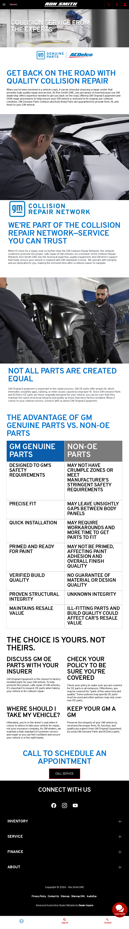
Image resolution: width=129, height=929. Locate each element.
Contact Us (53, 896)
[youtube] (75, 805)
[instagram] (64, 805)
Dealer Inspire (86, 905)
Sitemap (65, 896)
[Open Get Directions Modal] (117, 4)
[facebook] (53, 805)
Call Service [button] (64, 773)
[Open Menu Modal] (4, 4)
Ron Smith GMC (76, 887)
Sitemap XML (78, 896)
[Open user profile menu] (125, 4)
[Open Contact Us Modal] (109, 4)
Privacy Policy (39, 896)
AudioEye (92, 896)
